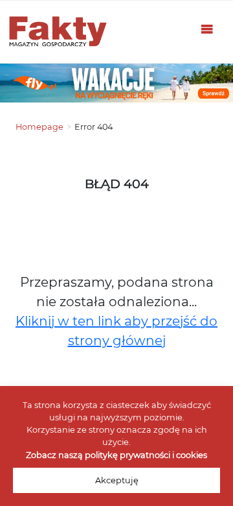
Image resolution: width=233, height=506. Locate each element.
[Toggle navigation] (207, 32)
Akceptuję (117, 480)
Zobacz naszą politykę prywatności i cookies (116, 455)
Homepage (39, 127)
